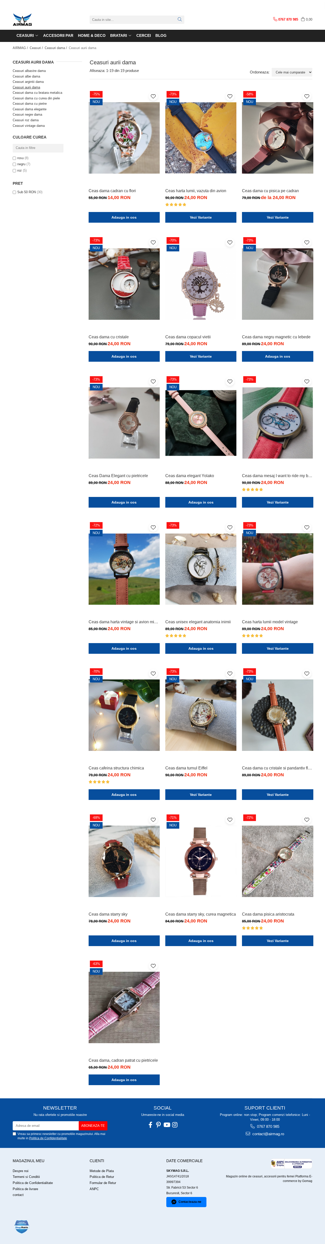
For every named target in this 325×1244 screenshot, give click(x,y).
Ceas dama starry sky (108, 914)
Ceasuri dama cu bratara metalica (37, 93)
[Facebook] (150, 1124)
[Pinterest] (158, 1124)
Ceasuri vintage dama (29, 126)
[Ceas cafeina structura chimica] (124, 715)
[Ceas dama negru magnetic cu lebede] (277, 284)
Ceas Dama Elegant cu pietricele (118, 476)
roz (19, 170)
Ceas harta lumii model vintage (270, 622)
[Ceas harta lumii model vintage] (277, 569)
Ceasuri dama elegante (29, 109)
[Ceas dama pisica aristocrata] (277, 861)
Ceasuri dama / (56, 48)
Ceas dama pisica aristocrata (268, 914)
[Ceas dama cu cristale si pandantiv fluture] (277, 715)
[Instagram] (175, 1124)
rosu (20, 158)
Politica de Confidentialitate (48, 1138)
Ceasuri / (37, 48)
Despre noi (20, 1171)
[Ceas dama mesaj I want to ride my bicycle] (277, 423)
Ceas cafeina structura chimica (116, 768)
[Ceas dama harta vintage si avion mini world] (124, 569)
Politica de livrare (25, 1189)
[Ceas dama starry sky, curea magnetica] (200, 861)
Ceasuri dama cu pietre (30, 103)
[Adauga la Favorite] (153, 96)
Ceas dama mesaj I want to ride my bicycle (277, 476)
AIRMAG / (21, 48)
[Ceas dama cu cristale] (124, 284)
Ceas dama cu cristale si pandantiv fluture (277, 768)
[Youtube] (167, 1124)
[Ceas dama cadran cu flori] (124, 138)
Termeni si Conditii (26, 1177)
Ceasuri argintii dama (28, 82)
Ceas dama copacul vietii (188, 337)
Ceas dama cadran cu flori (112, 191)
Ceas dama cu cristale (109, 337)
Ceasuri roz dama (26, 120)
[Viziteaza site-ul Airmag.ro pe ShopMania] (22, 1227)
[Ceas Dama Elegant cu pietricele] (124, 423)
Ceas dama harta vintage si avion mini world (124, 622)
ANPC (94, 1189)
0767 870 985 (267, 1126)
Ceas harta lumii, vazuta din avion (195, 191)
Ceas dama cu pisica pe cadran (270, 191)
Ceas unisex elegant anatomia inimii (198, 622)
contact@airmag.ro (267, 1134)
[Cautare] (179, 20)
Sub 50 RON (26, 192)
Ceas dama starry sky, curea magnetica (200, 914)
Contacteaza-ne (189, 1202)
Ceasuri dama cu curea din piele (36, 98)
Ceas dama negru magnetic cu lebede (276, 337)
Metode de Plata (102, 1171)
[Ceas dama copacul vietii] (200, 284)
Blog (161, 35)
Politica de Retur (102, 1177)
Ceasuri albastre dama (29, 71)
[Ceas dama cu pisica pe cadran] (277, 138)
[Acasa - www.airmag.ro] (38, 19)
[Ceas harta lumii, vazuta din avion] (200, 138)
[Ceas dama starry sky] (124, 861)
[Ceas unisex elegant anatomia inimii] (200, 569)
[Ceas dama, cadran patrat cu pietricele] (124, 1007)
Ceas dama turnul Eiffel (186, 768)
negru (21, 164)
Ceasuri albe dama (26, 76)
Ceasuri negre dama (27, 114)
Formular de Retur (103, 1183)
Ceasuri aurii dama (26, 87)
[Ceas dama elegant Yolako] (200, 423)
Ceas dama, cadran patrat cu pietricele (123, 1060)
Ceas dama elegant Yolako (189, 476)
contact (18, 1195)
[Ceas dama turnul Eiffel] (200, 715)
